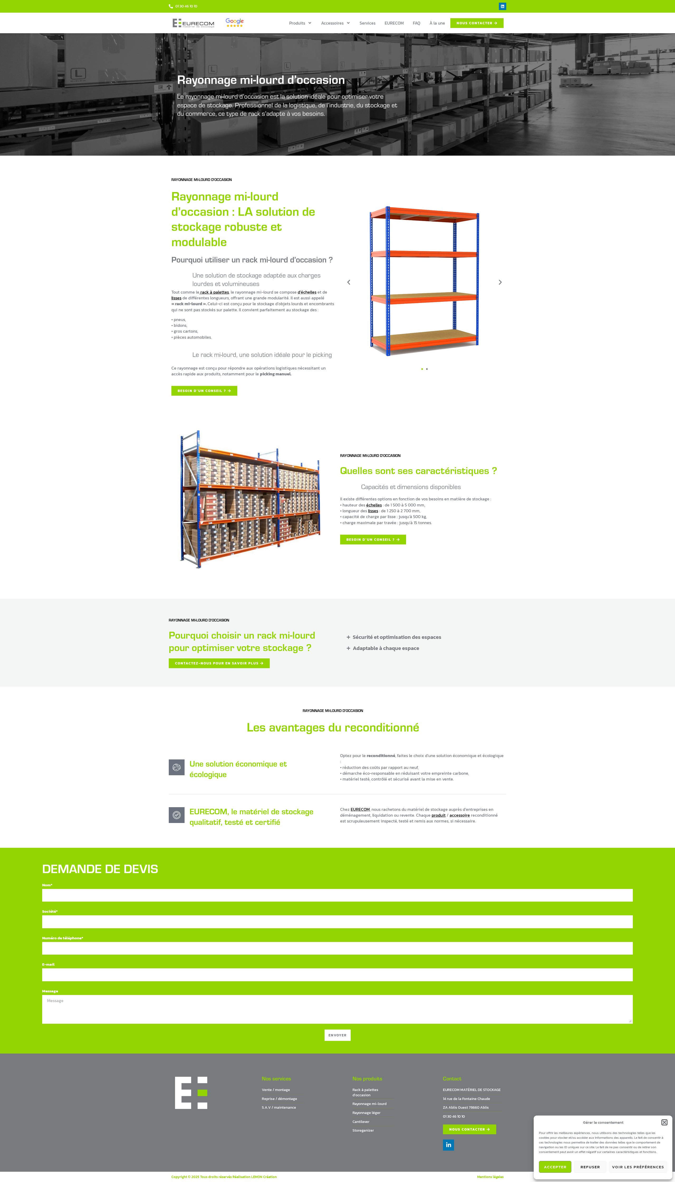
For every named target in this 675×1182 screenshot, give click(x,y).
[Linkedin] (502, 6)
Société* (50, 911)
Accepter (555, 1167)
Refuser (590, 1167)
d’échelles (307, 292)
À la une (437, 23)
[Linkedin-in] (448, 1145)
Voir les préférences (638, 1167)
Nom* (47, 885)
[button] (664, 1122)
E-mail (48, 964)
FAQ (416, 23)
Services (367, 23)
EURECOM (394, 23)
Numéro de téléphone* (62, 938)
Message (50, 991)
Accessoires (332, 23)
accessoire (460, 815)
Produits (297, 23)
